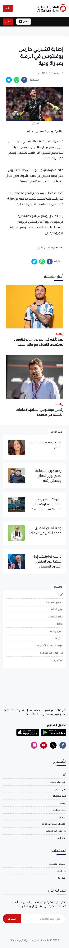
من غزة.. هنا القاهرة (51, 652)
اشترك (12, 918)
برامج (25, 21)
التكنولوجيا (57, 659)
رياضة (59, 623)
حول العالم (57, 609)
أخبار (60, 594)
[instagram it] (34, 745)
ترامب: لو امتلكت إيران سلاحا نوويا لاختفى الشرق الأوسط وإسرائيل (46, 562)
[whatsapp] (16, 80)
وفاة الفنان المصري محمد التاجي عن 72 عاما (45, 530)
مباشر (8, 8)
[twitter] (9, 80)
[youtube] (43, 745)
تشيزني (39, 247)
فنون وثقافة (56, 631)
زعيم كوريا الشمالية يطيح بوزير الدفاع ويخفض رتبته (48, 476)
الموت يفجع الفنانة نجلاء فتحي (45, 444)
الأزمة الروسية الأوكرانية (49, 645)
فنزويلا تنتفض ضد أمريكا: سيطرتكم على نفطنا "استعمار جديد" (46, 504)
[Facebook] (62, 745)
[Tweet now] (53, 745)
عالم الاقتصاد (55, 616)
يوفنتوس (49, 247)
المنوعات (58, 638)
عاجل (8, 21)
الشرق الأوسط (54, 602)
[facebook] (24, 80)
